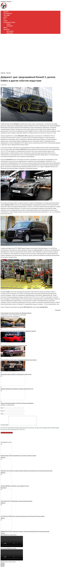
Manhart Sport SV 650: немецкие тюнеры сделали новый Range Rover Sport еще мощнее (25, 531)
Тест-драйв (7, 15)
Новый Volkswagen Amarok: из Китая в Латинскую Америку (17, 403)
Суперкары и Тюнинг (9, 22)
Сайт (2, 414)
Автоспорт (6, 29)
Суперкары (10, 25)
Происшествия (8, 13)
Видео (5, 27)
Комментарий (4, 425)
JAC (20, 313)
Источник (57, 310)
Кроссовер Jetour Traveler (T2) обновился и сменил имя (16, 374)
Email (2, 411)
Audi (3, 313)
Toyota (5, 17)
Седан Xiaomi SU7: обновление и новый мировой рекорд (16, 501)
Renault (29, 313)
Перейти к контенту (6, 1)
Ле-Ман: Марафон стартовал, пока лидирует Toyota (15, 486)
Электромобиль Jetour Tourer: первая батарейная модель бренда (19, 360)
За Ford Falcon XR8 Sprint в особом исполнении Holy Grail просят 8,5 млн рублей (22, 516)
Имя (2, 408)
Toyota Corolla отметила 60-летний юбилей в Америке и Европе (18, 331)
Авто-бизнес (10, 31)
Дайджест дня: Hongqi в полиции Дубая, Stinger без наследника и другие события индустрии (26, 470)
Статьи (5, 20)
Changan (6, 313)
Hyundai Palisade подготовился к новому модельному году (17, 388)
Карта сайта (10, 33)
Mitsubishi (24, 313)
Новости (6, 11)
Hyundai (17, 313)
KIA (4, 18)
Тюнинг (9, 24)
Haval (13, 313)
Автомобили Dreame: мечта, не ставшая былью (14, 345)
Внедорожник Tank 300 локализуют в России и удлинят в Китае (18, 455)
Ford (10, 313)
